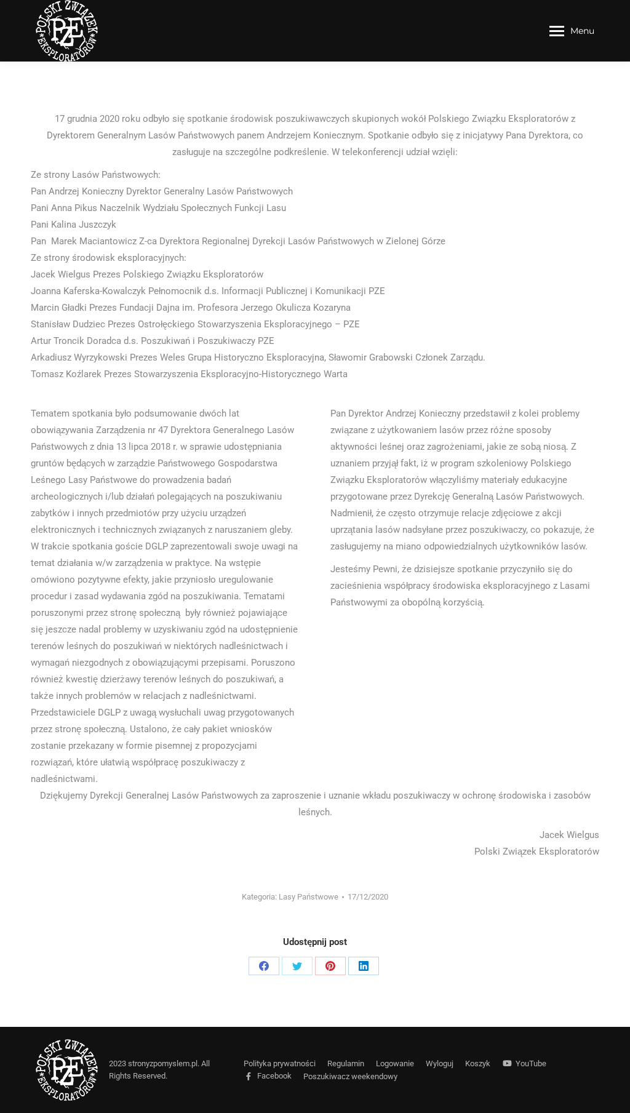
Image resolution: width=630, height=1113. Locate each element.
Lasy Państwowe (308, 896)
